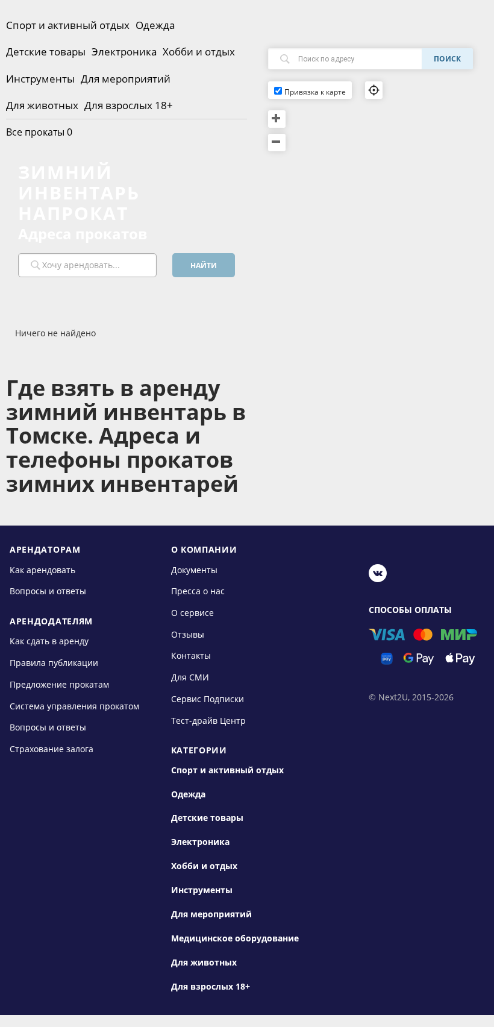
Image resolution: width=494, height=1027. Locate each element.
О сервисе (192, 612)
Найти (203, 265)
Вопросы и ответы (48, 591)
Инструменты (40, 79)
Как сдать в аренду (49, 641)
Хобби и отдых (199, 51)
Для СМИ (190, 677)
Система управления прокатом (74, 705)
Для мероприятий (125, 79)
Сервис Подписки (207, 699)
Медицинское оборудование (235, 938)
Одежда (155, 25)
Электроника (124, 51)
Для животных (42, 105)
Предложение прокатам (59, 684)
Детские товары (46, 51)
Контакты (191, 655)
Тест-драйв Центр (208, 720)
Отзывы (187, 634)
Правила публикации (54, 662)
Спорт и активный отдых (68, 25)
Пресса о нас (198, 591)
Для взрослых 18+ (128, 105)
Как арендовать (42, 569)
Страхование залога (51, 749)
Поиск (447, 59)
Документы (194, 569)
